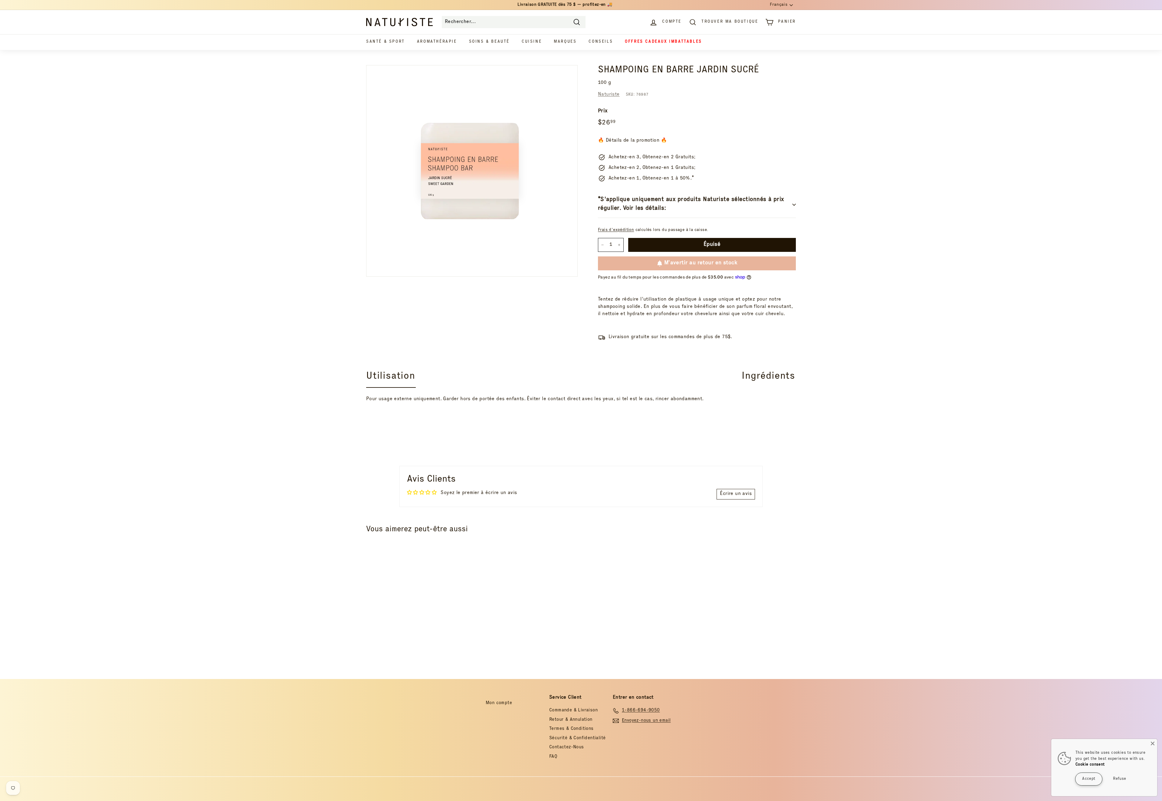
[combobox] (514, 22)
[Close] (1153, 743)
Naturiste (609, 94)
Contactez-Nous (566, 747)
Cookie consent (1090, 765)
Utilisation (390, 376)
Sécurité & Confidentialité (577, 738)
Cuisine (532, 42)
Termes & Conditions (571, 729)
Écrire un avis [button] (736, 494)
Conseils (601, 42)
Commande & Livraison (573, 710)
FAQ (553, 756)
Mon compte (499, 703)
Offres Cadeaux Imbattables (663, 42)
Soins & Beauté (489, 42)
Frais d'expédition (616, 230)
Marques (565, 42)
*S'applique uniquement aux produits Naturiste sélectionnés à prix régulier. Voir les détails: (691, 204)
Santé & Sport (385, 42)
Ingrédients (768, 376)
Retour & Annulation (570, 719)
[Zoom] (471, 170)
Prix (603, 111)
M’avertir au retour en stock (700, 263)
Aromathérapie (437, 42)
